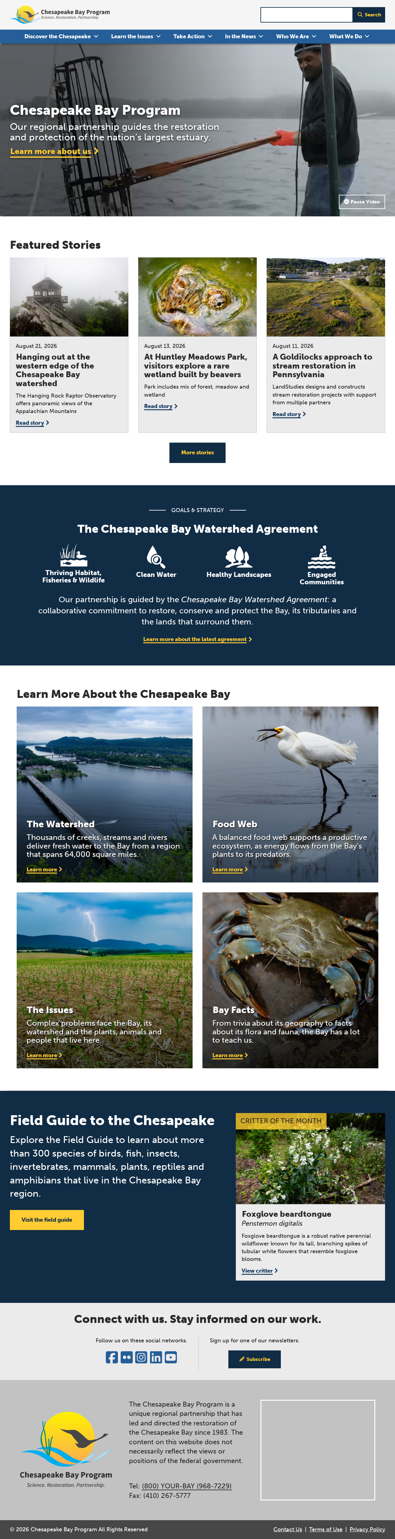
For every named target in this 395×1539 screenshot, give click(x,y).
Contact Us (287, 1529)
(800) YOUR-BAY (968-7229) (187, 1486)
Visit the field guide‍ (47, 1219)
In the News (240, 36)
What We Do (345, 36)
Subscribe (258, 1359)
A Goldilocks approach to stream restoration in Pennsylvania (322, 365)
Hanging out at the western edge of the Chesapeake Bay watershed (55, 370)
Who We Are (292, 36)
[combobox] (306, 15)
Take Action (189, 36)
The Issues (50, 1010)
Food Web (235, 824)
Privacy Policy (367, 1529)
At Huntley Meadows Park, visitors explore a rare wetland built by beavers (195, 365)
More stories (197, 452)
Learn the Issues (132, 36)
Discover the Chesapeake (57, 36)
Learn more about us (50, 151)
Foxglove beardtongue (286, 1214)
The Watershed (61, 824)
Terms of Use (326, 1529)
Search (373, 15)
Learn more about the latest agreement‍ (195, 639)
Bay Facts (234, 1010)
